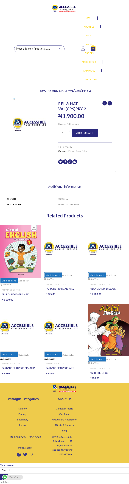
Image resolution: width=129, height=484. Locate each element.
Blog (89, 35)
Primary (22, 414)
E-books (89, 53)
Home (88, 18)
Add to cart (84, 132)
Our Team (64, 414)
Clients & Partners (64, 425)
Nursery (22, 408)
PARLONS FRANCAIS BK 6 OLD (18, 368)
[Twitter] (25, 455)
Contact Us (90, 79)
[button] (14, 99)
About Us (89, 27)
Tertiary (22, 425)
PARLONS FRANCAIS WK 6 (60, 368)
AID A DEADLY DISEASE (103, 288)
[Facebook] (19, 455)
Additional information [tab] (64, 186)
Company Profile (64, 408)
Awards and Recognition (64, 419)
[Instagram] (31, 455)
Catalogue (89, 71)
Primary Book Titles (77, 151)
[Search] (60, 49)
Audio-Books (89, 62)
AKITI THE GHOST (100, 372)
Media (89, 44)
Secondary (22, 419)
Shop (44, 90)
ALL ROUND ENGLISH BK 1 (16, 294)
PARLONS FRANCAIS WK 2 (60, 288)
